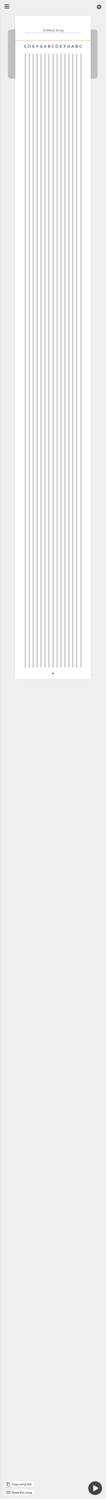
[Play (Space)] (95, 1488)
